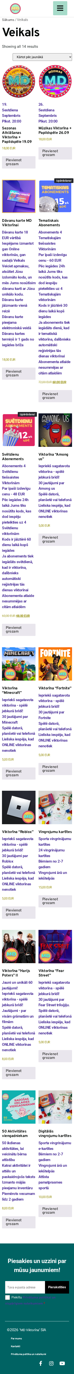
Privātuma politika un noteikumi (28, 1354)
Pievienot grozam (14, 162)
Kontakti (15, 1346)
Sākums (8, 20)
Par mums (16, 1338)
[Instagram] (51, 1363)
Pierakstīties (57, 1287)
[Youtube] (62, 1363)
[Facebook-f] (40, 1363)
